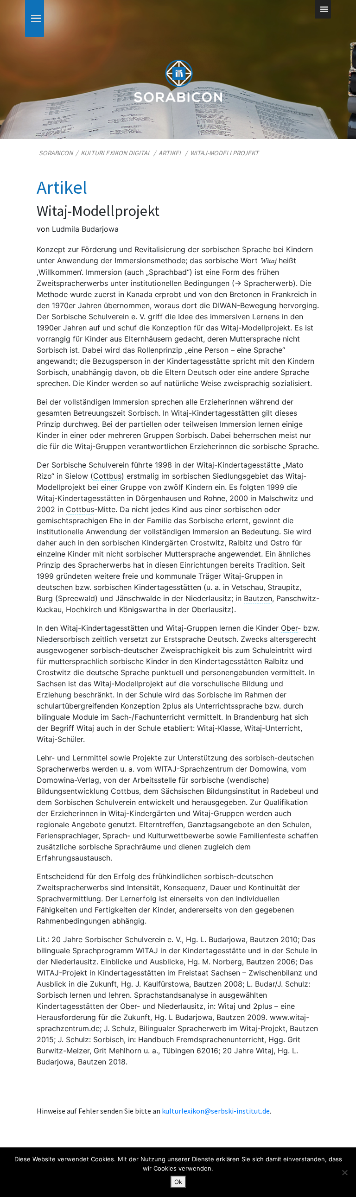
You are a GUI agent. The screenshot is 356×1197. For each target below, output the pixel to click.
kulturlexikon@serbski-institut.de (216, 1110)
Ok (178, 1181)
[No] (344, 1172)
